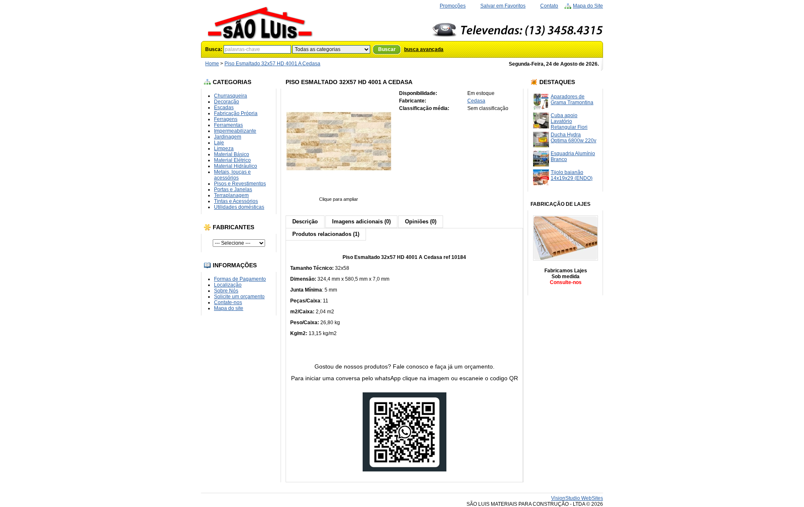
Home (212, 64)
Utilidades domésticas (239, 207)
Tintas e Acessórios (236, 201)
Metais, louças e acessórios (232, 175)
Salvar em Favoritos (503, 6)
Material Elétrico (232, 160)
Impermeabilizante (235, 131)
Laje (219, 143)
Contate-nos (228, 302)
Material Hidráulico (235, 166)
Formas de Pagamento (240, 279)
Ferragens (225, 119)
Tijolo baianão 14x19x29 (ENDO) (572, 175)
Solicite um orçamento (239, 297)
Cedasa (476, 101)
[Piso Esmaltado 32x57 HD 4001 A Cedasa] (338, 193)
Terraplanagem (231, 195)
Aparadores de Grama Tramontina (572, 99)
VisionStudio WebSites (577, 498)
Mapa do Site (588, 6)
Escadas (224, 107)
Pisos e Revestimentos (240, 184)
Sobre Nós (226, 291)
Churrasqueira (230, 96)
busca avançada (423, 49)
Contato (549, 6)
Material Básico (231, 154)
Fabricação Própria (236, 113)
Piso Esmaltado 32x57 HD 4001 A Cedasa (272, 64)
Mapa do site (228, 308)
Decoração (226, 102)
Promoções (453, 6)
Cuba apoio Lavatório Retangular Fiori (569, 121)
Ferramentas (228, 125)
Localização (228, 285)
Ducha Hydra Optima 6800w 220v (573, 137)
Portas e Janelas (233, 189)
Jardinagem (227, 137)
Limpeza (224, 148)
